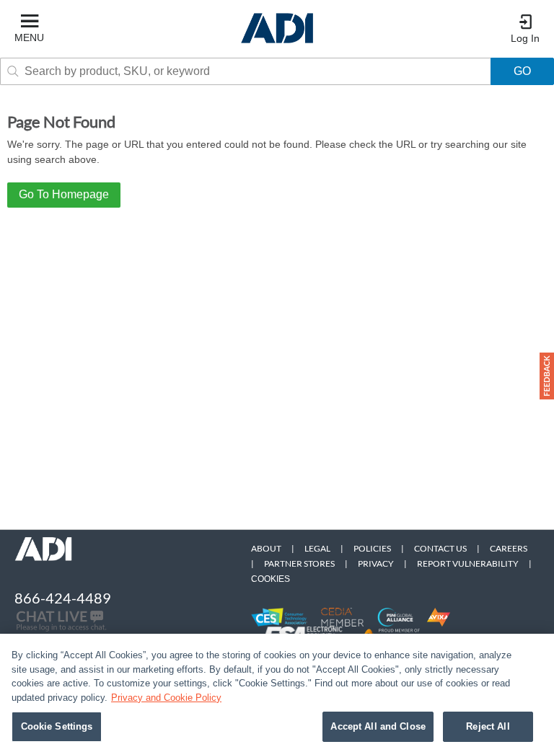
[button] (547, 376)
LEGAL (317, 548)
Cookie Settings (57, 726)
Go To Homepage (64, 194)
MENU (29, 37)
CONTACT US (440, 548)
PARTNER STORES (299, 563)
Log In (525, 38)
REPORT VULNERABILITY (468, 563)
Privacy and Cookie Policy (166, 697)
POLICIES (372, 548)
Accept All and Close (378, 726)
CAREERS (508, 548)
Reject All (487, 726)
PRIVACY (376, 563)
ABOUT (266, 548)
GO (522, 71)
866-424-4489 (62, 597)
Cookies (270, 579)
